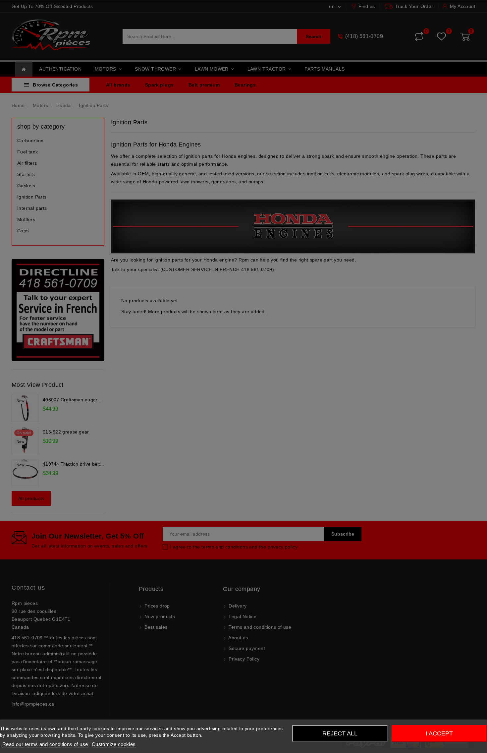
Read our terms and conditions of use (45, 744)
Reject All (339, 733)
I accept (439, 733)
